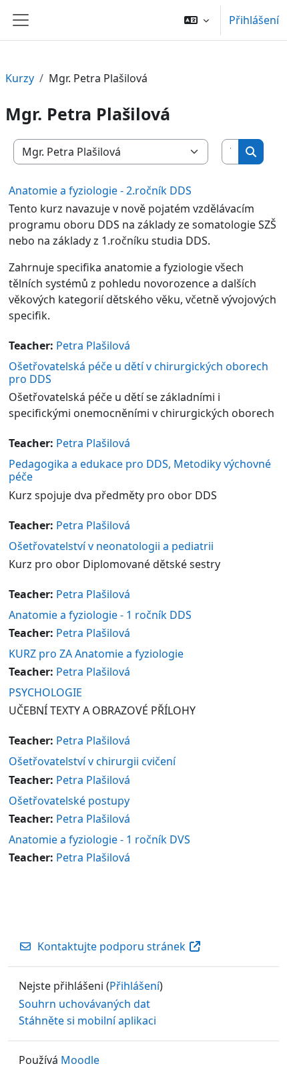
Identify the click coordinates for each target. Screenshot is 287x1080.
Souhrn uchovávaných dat (84, 1003)
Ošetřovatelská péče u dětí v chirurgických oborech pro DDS (138, 372)
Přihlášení (254, 20)
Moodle (80, 1060)
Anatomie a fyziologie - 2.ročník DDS (100, 190)
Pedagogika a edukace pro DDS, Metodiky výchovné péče (140, 470)
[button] (197, 20)
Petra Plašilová (93, 345)
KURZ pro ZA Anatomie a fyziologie (96, 653)
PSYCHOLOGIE (45, 692)
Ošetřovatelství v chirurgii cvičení (92, 761)
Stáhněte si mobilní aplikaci (87, 1020)
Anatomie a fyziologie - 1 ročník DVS (99, 839)
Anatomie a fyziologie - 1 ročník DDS (100, 615)
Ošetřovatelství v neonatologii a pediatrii (111, 546)
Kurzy (19, 78)
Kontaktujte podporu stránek (111, 946)
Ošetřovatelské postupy (69, 800)
